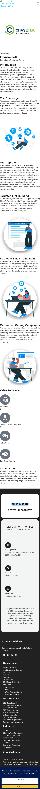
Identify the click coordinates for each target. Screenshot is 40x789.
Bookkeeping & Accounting (13, 722)
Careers (6, 675)
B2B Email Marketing (10, 708)
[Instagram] (16, 655)
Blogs (7, 690)
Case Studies (10, 687)
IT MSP (6, 731)
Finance (6, 743)
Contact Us (7, 677)
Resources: (7, 684)
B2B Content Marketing (11, 710)
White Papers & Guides (13, 692)
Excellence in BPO (10, 668)
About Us (6, 672)
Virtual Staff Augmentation (12, 720)
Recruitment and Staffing (12, 740)
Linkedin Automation (10, 715)
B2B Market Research (11, 712)
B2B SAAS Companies (11, 735)
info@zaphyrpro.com (19, 762)
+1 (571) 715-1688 (16, 760)
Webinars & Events (12, 694)
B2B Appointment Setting (12, 705)
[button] (38, 4)
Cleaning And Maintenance (13, 733)
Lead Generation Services (12, 670)
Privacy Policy (8, 680)
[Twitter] (12, 655)
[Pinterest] (8, 655)
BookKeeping (8, 747)
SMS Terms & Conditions (12, 682)
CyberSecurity (8, 738)
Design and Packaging (11, 745)
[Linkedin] (4, 655)
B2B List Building (9, 717)
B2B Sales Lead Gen (10, 703)
